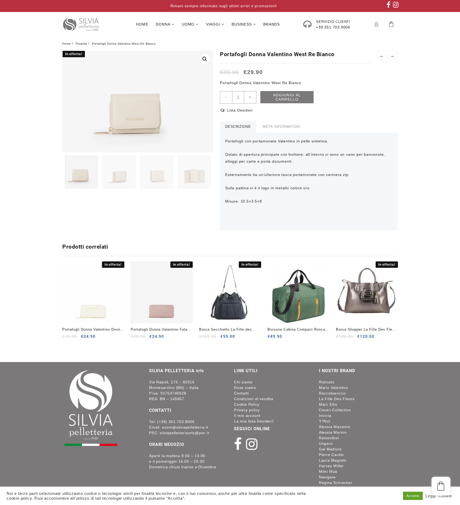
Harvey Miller (331, 466)
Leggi (430, 496)
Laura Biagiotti (332, 460)
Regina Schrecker (335, 483)
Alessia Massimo (334, 427)
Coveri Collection (335, 410)
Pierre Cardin (331, 455)
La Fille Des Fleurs (337, 399)
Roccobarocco (332, 393)
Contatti (241, 393)
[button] (205, 59)
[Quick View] (77, 338)
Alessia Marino (333, 432)
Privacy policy (247, 410)
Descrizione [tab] (238, 127)
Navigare (327, 477)
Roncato (327, 382)
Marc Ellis (328, 404)
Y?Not (324, 421)
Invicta (325, 415)
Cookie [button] (445, 496)
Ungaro (326, 443)
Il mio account (247, 415)
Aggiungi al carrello (287, 97)
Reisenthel (329, 438)
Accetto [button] (413, 496)
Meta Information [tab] (281, 127)
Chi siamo (243, 382)
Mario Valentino (333, 387)
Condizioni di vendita (253, 399)
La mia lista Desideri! (254, 421)
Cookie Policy (246, 404)
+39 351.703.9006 (333, 27)
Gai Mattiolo (330, 449)
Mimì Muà (328, 471)
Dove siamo (245, 387)
